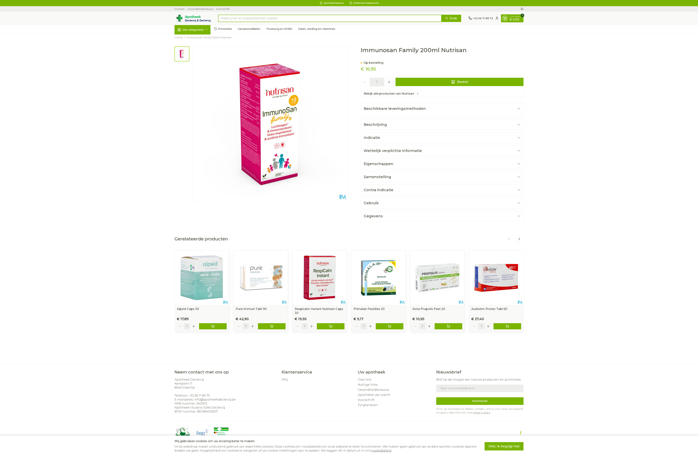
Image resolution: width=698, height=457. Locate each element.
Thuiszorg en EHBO (279, 28)
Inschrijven (480, 401)
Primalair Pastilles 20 (369, 309)
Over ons (364, 379)
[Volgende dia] (519, 239)
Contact (179, 9)
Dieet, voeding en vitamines (316, 28)
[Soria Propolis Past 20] (437, 278)
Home (178, 37)
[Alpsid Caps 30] (202, 278)
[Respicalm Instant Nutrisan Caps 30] (319, 278)
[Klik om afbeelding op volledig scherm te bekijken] (271, 124)
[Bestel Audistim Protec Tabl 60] (507, 326)
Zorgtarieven (368, 405)
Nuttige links (368, 384)
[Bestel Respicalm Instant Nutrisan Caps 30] (330, 326)
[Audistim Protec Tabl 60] (496, 278)
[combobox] (330, 18)
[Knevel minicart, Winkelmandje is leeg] (505, 18)
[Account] (497, 18)
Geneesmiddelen (249, 28)
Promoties (225, 28)
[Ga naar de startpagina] (192, 18)
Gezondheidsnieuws (200, 9)
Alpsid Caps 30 (188, 309)
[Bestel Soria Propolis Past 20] (448, 326)
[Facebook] (521, 433)
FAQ (285, 379)
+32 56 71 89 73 (199, 395)
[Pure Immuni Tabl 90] (261, 278)
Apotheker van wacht (374, 395)
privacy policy (481, 412)
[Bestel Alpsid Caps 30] (213, 326)
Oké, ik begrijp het (504, 446)
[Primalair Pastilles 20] (378, 278)
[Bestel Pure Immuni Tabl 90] (272, 326)
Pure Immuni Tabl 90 (251, 309)
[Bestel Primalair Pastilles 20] (389, 326)
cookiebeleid (381, 450)
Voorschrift (223, 9)
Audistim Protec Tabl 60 (489, 309)
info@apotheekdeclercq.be (215, 399)
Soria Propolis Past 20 (428, 309)
